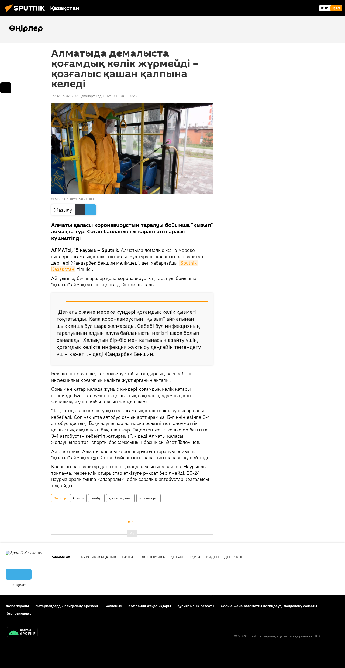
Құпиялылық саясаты (195, 605)
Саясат (128, 556)
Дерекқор (233, 556)
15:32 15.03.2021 (65, 95)
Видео (212, 556)
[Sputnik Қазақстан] (26, 12)
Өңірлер (60, 498)
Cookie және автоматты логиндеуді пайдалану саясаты (269, 605)
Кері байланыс (19, 613)
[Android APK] (22, 633)
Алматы (78, 498)
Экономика (153, 556)
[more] (5, 87)
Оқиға (194, 556)
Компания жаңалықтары (149, 605)
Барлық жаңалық (98, 556)
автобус (96, 498)
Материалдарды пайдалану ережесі (66, 605)
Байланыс (113, 605)
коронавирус (148, 498)
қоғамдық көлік (120, 498)
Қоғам (176, 556)
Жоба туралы (17, 605)
